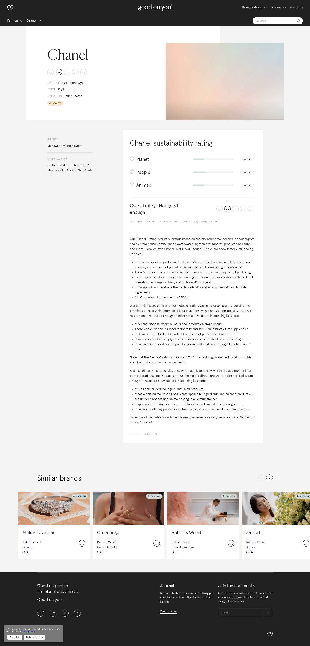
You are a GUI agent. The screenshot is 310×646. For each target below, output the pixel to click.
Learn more (29, 631)
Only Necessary (34, 637)
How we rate (206, 221)
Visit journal (168, 611)
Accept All (15, 637)
